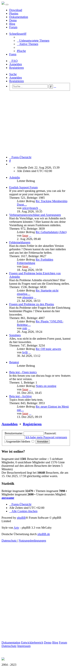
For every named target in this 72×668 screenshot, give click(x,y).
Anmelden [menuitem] (15, 64)
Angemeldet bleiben (18, 441)
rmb (24, 328)
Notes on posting (46, 386)
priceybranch (30, 208)
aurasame (8, 497)
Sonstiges (15, 335)
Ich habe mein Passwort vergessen (46, 437)
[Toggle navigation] (6, 4)
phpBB (21, 517)
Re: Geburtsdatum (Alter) (51, 232)
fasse (25, 235)
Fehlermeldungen (19, 242)
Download (15, 10)
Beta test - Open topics (23, 372)
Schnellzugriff (17, 33)
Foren (12, 54)
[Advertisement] (36, 123)
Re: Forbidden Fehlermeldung (35, 261)
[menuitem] (33, 40)
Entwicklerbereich (32, 642)
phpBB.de (43, 534)
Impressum (24, 646)
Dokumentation (18, 17)
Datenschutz (9, 646)
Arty (16, 527)
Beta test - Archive (20, 396)
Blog (12, 23)
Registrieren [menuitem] (16, 67)
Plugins (13, 13)
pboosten (27, 297)
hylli (25, 352)
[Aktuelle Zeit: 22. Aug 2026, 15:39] (10, 164)
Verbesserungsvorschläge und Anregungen (35, 214)
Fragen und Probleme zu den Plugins (31, 304)
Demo (13, 20)
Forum (13, 27)
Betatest (14, 362)
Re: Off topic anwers (48, 349)
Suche (13, 74)
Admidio (14, 177)
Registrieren (16, 81)
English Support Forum (23, 187)
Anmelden (15, 77)
